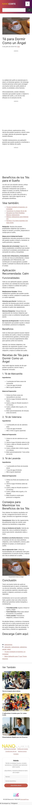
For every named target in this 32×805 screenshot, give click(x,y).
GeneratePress (24, 799)
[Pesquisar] (29, 10)
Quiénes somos (22, 751)
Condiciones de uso (11, 751)
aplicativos (23, 647)
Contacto (16, 754)
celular (4, 649)
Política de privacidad (10, 749)
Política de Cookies (22, 749)
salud (9, 649)
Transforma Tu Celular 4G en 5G (16, 211)
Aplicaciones (8, 644)
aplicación (7, 647)
